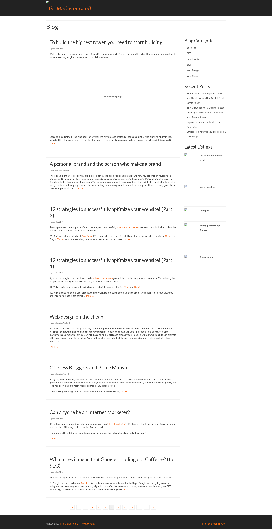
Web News (63, 374)
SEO (61, 221)
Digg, (126, 287)
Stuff (61, 48)
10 (132, 507)
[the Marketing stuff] (74, 8)
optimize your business (128, 227)
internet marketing (116, 424)
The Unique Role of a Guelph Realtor (205, 107)
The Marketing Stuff (69, 523)
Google (168, 236)
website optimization (103, 278)
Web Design (63, 323)
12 (146, 507)
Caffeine (85, 483)
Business (191, 47)
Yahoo (60, 239)
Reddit (137, 287)
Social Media (64, 170)
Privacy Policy (88, 523)
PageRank (87, 236)
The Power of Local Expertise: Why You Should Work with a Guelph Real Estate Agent (205, 98)
